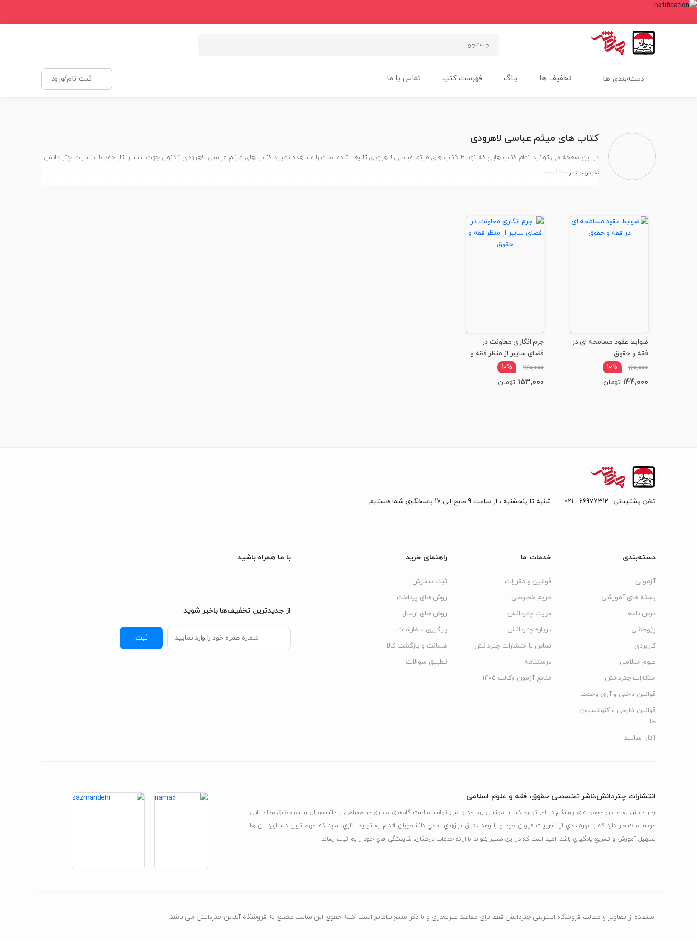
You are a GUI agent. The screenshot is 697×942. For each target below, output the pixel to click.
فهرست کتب (462, 78)
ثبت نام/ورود (71, 78)
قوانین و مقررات (528, 581)
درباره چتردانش (529, 629)
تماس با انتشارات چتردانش (512, 645)
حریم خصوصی (531, 597)
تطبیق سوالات (426, 662)
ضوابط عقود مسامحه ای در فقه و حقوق (610, 348)
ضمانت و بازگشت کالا (416, 645)
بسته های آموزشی (628, 597)
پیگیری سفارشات (421, 629)
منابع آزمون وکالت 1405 (516, 678)
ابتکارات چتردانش (630, 678)
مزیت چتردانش (529, 613)
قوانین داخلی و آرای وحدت (618, 694)
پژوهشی (643, 629)
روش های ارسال (424, 613)
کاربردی (645, 645)
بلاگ (510, 78)
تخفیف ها (555, 78)
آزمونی (645, 581)
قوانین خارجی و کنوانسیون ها (617, 716)
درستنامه (537, 662)
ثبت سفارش (429, 581)
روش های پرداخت (422, 597)
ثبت (141, 637)
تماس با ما (404, 78)
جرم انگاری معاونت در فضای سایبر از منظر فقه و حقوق (507, 348)
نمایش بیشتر (584, 173)
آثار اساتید (640, 737)
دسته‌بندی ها (623, 79)
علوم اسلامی (638, 662)
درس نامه (642, 613)
